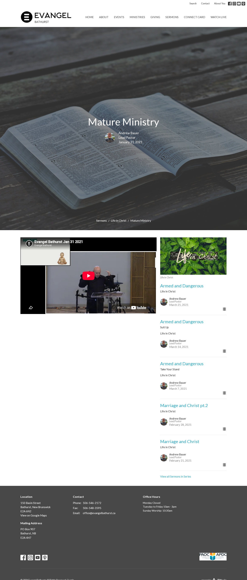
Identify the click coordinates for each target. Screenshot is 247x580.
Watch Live (219, 17)
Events (119, 17)
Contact (205, 3)
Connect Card (194, 17)
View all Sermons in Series (175, 476)
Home (89, 17)
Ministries (137, 17)
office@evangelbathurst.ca (99, 513)
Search (193, 3)
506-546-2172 (92, 502)
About (103, 17)
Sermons (171, 17)
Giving (155, 17)
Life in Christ (118, 220)
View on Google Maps (33, 515)
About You (219, 3)
